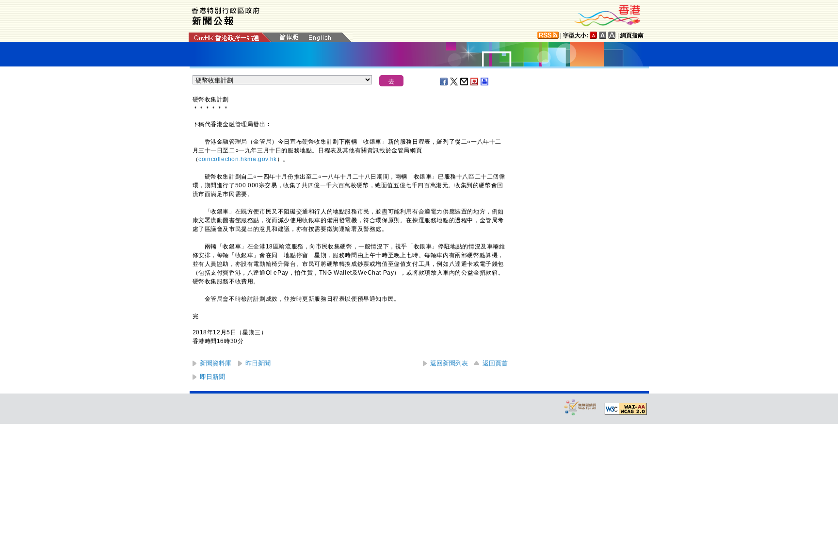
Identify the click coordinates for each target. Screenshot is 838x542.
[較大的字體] (603, 35)
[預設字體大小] (593, 35)
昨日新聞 (258, 363)
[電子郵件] (464, 81)
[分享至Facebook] (444, 81)
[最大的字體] (612, 35)
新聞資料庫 (215, 363)
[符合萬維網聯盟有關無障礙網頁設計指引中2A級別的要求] (625, 409)
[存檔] (474, 81)
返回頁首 (495, 363)
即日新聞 (212, 376)
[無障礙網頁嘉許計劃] (580, 406)
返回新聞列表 (449, 363)
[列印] (485, 81)
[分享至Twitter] (454, 81)
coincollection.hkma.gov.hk (237, 159)
